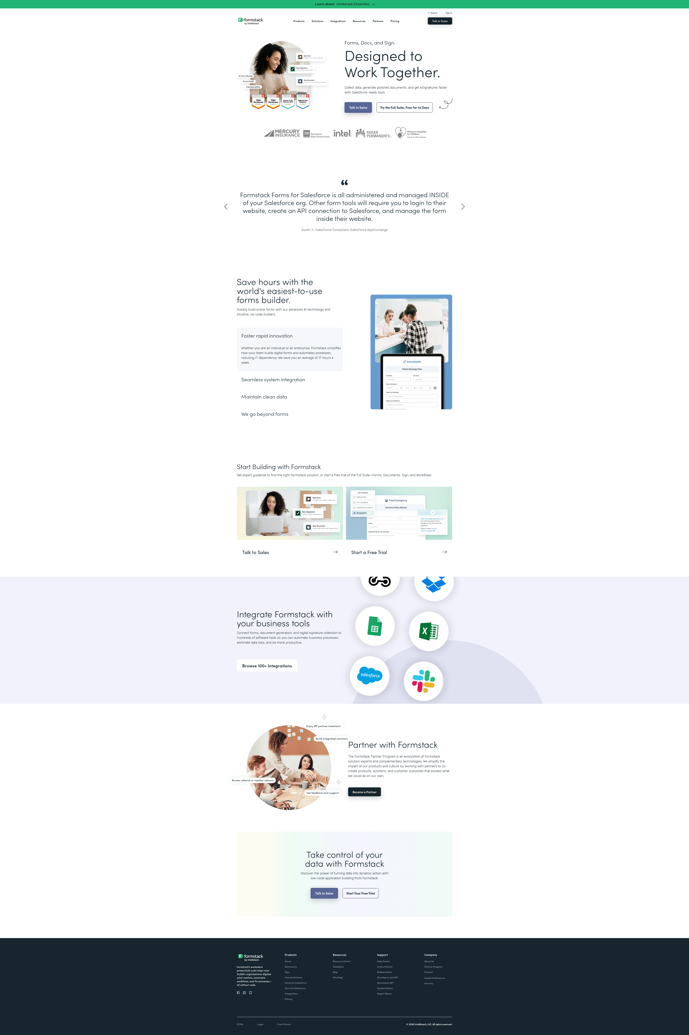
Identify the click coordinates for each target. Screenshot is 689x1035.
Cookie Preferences (434, 978)
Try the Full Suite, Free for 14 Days (404, 107)
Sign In (449, 12)
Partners (378, 21)
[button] (299, 21)
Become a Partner (364, 792)
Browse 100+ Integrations (267, 665)
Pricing (394, 21)
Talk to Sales (440, 21)
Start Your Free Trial (360, 893)
